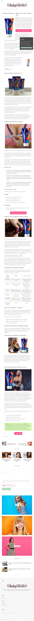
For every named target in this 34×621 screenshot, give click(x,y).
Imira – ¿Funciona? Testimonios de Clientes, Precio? (17, 460)
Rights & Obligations (4, 604)
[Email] (1, 28)
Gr (18, 612)
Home (2, 9)
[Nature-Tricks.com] (17, 5)
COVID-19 (3, 598)
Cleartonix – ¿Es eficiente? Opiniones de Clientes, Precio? (27, 460)
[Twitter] (1, 23)
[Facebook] (1, 21)
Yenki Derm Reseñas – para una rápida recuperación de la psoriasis (22, 444)
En (5, 612)
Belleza (17, 11)
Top (31, 619)
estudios (17, 398)
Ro (16, 612)
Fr (11, 612)
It (7, 612)
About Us (3, 600)
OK (26, 47)
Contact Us (3, 602)
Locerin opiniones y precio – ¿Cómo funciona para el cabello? (6, 460)
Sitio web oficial (16, 298)
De (9, 612)
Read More (17, 592)
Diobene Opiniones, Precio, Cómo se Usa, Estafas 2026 (11, 444)
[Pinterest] (1, 25)
